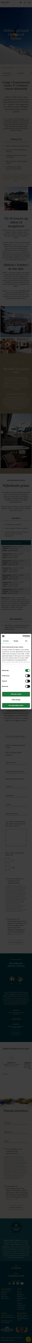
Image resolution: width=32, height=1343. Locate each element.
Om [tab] (26, 641)
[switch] (27, 675)
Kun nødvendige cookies (16, 705)
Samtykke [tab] (6, 641)
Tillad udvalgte (16, 699)
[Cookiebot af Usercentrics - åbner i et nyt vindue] (23, 636)
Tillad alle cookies (16, 694)
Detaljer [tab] (16, 641)
